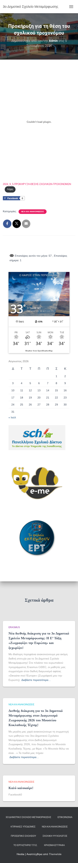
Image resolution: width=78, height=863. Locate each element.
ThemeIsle (55, 854)
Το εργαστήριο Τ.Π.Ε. (25, 845)
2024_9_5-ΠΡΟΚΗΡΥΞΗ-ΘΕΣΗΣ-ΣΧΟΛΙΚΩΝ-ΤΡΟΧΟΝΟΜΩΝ (37, 184)
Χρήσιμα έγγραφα (54, 845)
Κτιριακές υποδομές (23, 826)
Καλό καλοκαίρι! (21, 788)
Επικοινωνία (65, 817)
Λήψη (10, 189)
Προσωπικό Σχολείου (23, 836)
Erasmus (14, 627)
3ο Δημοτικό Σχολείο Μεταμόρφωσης (28, 817)
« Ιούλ (12, 417)
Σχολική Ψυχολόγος (55, 836)
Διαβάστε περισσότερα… (36, 679)
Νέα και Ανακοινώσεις (32, 212)
